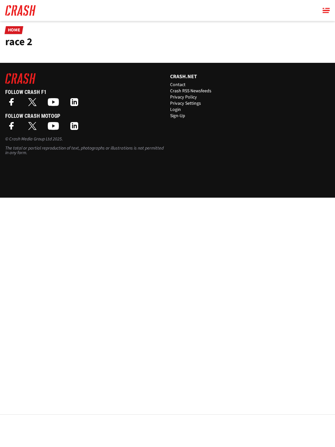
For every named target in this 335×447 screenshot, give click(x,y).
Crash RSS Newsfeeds (190, 91)
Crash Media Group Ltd (30, 139)
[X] (34, 104)
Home (14, 30)
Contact (177, 84)
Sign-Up (177, 116)
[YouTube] (55, 104)
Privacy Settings (185, 103)
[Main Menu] (326, 10)
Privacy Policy (183, 97)
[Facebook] (13, 104)
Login (175, 109)
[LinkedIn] (76, 104)
